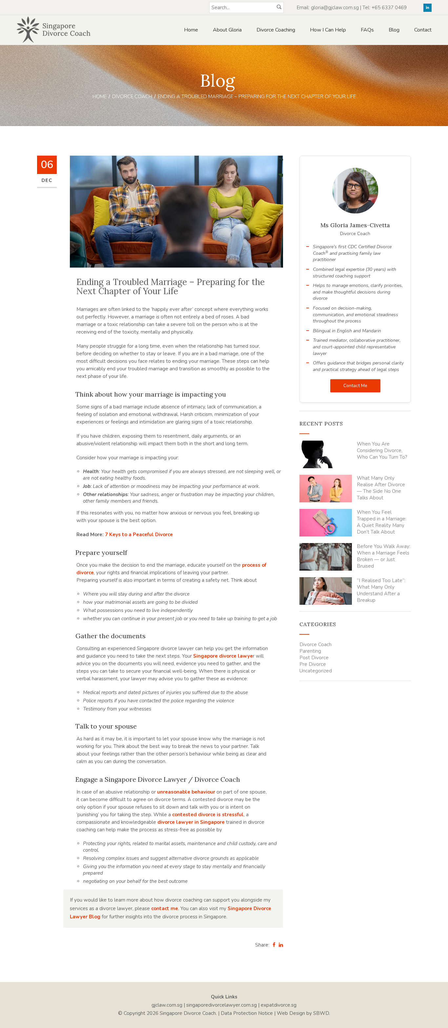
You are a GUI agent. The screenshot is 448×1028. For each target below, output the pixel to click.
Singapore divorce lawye (223, 656)
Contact (423, 29)
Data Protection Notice (247, 1013)
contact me (164, 908)
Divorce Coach (132, 96)
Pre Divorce (312, 664)
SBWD (321, 1013)
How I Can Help (328, 29)
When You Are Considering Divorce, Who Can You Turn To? (382, 450)
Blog (394, 29)
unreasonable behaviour (186, 792)
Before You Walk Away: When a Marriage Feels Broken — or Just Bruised (383, 556)
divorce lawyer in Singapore (191, 822)
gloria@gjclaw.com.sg (335, 7)
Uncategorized (315, 670)
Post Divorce (314, 657)
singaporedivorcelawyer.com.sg (221, 1005)
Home (191, 29)
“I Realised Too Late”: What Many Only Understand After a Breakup (381, 590)
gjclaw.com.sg (167, 1005)
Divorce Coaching (275, 29)
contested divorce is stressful (208, 814)
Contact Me (355, 386)
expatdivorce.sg (278, 1005)
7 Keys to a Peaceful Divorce (139, 534)
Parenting (310, 651)
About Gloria (227, 29)
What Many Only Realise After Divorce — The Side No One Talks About (381, 488)
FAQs (367, 29)
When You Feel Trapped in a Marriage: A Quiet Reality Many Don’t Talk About (381, 522)
